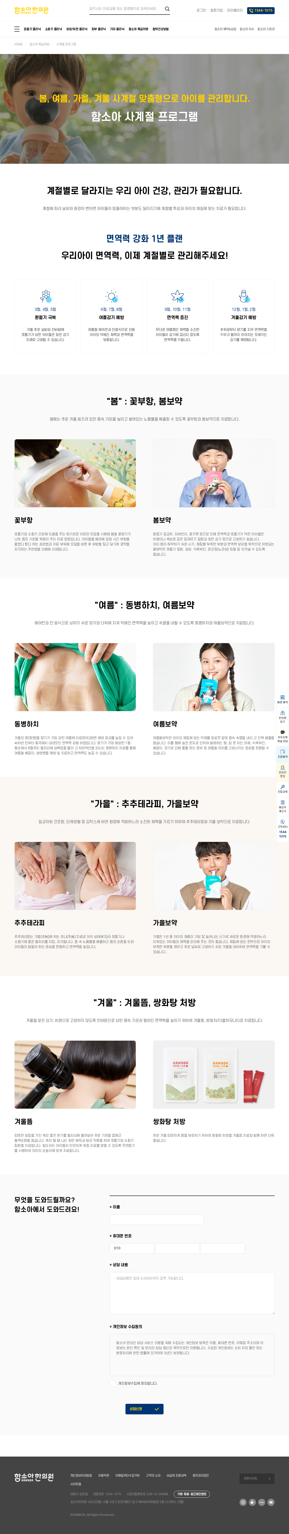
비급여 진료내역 (176, 1475)
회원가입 (216, 10)
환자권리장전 (201, 1475)
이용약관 (103, 1475)
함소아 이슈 (247, 29)
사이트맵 (75, 1484)
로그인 (201, 10)
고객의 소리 (153, 1475)
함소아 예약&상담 (225, 29)
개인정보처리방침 (81, 1475)
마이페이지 (235, 10)
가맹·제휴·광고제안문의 (191, 1494)
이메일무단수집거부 (127, 1475)
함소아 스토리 (265, 29)
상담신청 (136, 1409)
